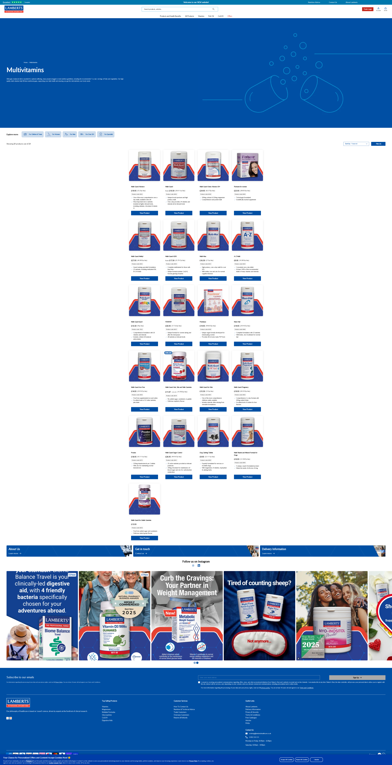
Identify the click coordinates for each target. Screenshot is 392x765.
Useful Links (250, 701)
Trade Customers (180, 712)
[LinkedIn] (199, 565)
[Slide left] (195, 663)
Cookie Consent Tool (55, 763)
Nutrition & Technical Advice (184, 709)
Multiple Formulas (108, 712)
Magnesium (106, 709)
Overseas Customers (181, 715)
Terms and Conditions (306, 688)
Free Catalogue (251, 718)
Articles (248, 720)
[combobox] (180, 9)
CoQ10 (104, 718)
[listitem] (33, 134)
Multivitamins (33, 62)
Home (26, 62)
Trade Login (368, 9)
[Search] (213, 9)
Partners (29, 761)
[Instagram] (193, 565)
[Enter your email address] (259, 677)
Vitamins (105, 707)
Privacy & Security (252, 712)
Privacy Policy (59, 682)
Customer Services (181, 701)
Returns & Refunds (180, 718)
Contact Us (333, 2)
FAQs (248, 723)
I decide (316, 759)
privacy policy (265, 688)
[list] (199, 616)
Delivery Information (253, 709)
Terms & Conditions (253, 715)
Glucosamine (107, 715)
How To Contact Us (181, 707)
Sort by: (348, 144)
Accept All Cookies (286, 759)
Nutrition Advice (314, 2)
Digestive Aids (107, 720)
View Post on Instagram (113, 616)
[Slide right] (197, 663)
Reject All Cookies (301, 759)
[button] (385, 9)
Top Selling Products (109, 701)
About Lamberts (351, 2)
